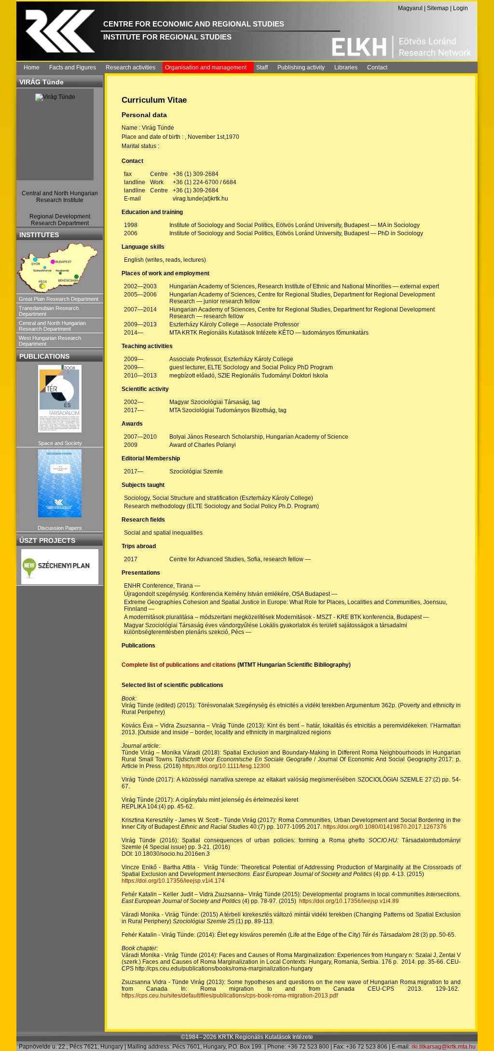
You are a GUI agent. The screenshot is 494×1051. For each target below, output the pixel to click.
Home (32, 67)
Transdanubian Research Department (49, 311)
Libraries (345, 67)
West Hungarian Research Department (50, 341)
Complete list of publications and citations (179, 664)
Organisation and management (206, 67)
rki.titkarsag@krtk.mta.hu (444, 1046)
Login (460, 8)
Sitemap (438, 8)
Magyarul (410, 8)
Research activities (130, 67)
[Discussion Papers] (59, 483)
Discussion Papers (60, 528)
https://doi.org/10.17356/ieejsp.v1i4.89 (349, 901)
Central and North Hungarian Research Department (52, 326)
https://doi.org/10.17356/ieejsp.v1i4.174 (173, 880)
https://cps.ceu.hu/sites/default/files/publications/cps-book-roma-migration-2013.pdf (230, 995)
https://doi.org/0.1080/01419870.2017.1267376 (385, 826)
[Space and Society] (59, 399)
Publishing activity (301, 67)
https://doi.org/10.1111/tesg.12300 (226, 766)
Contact (377, 67)
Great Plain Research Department (58, 299)
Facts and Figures (72, 67)
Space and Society (60, 443)
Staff (262, 67)
